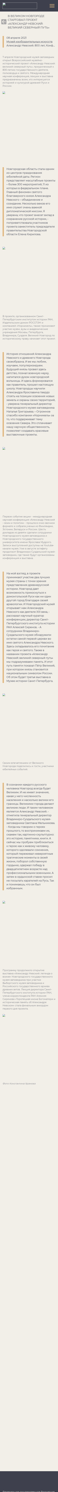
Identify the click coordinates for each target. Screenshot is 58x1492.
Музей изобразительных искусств (29, 41)
